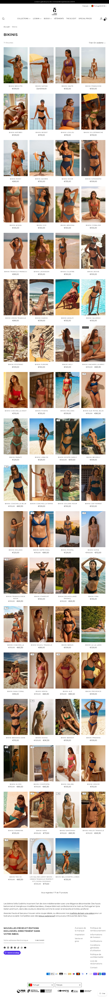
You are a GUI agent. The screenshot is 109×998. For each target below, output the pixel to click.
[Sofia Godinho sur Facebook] (5, 948)
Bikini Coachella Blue (15, 503)
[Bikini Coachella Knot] (16, 390)
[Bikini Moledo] (16, 529)
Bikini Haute (67, 86)
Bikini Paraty (15, 457)
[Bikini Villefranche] (93, 112)
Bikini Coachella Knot (15, 411)
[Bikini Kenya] (41, 670)
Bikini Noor (67, 179)
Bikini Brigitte (15, 86)
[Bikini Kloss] (16, 763)
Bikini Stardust (41, 596)
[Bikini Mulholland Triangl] (67, 576)
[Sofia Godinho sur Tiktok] (18, 948)
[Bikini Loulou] (67, 112)
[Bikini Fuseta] (41, 390)
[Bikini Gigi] (41, 204)
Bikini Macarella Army (93, 364)
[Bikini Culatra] (67, 251)
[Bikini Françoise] (93, 65)
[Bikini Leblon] (41, 436)
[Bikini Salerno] (93, 297)
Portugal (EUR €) (99, 6)
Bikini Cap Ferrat (93, 503)
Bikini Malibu (67, 784)
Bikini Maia (41, 830)
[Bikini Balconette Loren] (67, 856)
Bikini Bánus (67, 645)
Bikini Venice (93, 784)
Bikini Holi (67, 364)
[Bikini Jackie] (93, 251)
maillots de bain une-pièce (82, 913)
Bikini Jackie (93, 271)
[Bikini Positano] (16, 344)
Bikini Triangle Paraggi (15, 271)
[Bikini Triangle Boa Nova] (16, 576)
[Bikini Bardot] (67, 717)
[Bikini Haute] (67, 65)
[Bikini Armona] (67, 204)
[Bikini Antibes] (16, 112)
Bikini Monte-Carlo (67, 457)
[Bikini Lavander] (41, 251)
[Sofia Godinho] (54, 11)
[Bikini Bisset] (41, 112)
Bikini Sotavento (93, 179)
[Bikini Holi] (67, 344)
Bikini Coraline (93, 225)
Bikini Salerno (93, 318)
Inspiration (80, 935)
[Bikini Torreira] (16, 810)
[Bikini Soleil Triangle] (41, 624)
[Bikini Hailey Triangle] (93, 810)
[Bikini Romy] (16, 158)
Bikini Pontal (67, 550)
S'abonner (39, 940)
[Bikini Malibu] (67, 763)
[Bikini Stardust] (41, 576)
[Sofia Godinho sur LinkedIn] (11, 948)
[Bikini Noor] (67, 158)
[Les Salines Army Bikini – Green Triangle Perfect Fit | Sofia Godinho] (41, 856)
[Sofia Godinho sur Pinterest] (15, 948)
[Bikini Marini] (41, 297)
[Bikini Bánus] (67, 624)
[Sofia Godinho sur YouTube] (25, 948)
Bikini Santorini (67, 830)
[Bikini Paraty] (16, 436)
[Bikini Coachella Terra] (41, 483)
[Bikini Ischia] (41, 717)
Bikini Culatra (67, 271)
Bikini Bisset (41, 132)
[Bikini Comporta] (41, 763)
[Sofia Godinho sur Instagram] (8, 948)
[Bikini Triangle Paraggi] (16, 251)
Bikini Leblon (41, 457)
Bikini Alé (67, 691)
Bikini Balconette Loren (67, 877)
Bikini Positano (15, 364)
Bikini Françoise (93, 86)
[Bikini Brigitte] (16, 65)
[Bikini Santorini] (67, 810)
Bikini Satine (41, 86)
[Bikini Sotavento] (93, 158)
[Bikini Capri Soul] (41, 529)
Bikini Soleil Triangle (41, 645)
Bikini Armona (67, 225)
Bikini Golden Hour (67, 503)
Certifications (96, 941)
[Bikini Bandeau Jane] (16, 717)
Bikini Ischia (41, 738)
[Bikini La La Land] (93, 624)
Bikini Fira (93, 596)
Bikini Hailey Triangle (93, 830)
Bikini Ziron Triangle (15, 318)
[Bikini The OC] (16, 856)
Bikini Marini (41, 318)
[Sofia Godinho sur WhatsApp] (22, 948)
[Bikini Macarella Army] (93, 344)
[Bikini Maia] (41, 810)
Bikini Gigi (42, 225)
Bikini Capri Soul (41, 550)
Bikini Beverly (93, 457)
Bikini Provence (93, 691)
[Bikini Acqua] (16, 204)
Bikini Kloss (15, 784)
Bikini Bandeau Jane (15, 738)
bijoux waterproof (47, 916)
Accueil (7, 27)
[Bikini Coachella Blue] (16, 483)
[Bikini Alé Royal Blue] (93, 390)
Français (85, 6)
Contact (93, 967)
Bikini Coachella (15, 645)
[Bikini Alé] (67, 670)
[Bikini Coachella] (16, 624)
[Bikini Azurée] (41, 158)
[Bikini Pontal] (67, 529)
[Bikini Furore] (41, 344)
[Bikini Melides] (67, 390)
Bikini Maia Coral (15, 691)
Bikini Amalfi (67, 318)
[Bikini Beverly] (93, 436)
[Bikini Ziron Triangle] (16, 297)
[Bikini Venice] (93, 763)
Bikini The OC (15, 877)
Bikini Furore (41, 364)
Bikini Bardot (67, 738)
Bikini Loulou (67, 132)
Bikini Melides (67, 411)
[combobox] (40, 985)
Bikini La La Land (93, 645)
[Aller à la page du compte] (101, 19)
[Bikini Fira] (93, 576)
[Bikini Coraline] (93, 204)
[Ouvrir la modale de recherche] (3, 19)
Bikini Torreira (15, 830)
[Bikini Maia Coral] (16, 670)
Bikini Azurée (41, 179)
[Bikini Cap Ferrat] (93, 483)
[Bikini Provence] (93, 670)
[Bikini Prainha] (93, 717)
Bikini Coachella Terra (41, 503)
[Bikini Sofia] (93, 529)
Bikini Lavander (41, 271)
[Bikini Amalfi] (67, 297)
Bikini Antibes (15, 132)
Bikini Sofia (93, 550)
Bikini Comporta (41, 784)
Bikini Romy (15, 179)
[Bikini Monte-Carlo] (67, 436)
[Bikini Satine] (41, 65)
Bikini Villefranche (93, 132)
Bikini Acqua (16, 225)
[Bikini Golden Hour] (67, 483)
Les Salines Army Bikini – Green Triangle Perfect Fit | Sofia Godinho (41, 879)
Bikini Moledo (16, 550)
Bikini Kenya (41, 691)
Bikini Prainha (93, 738)
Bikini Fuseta (41, 411)
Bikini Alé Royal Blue (93, 411)
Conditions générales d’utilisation (95, 947)
